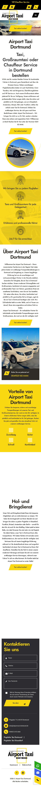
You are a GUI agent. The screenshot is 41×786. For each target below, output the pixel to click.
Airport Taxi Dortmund (23, 778)
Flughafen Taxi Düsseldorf (13, 741)
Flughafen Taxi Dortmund (13, 737)
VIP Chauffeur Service (20, 2)
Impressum (14, 765)
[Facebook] (5, 7)
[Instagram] (12, 7)
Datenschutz (26, 765)
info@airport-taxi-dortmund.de (29, 7)
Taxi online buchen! (20, 28)
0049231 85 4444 (36, 7)
